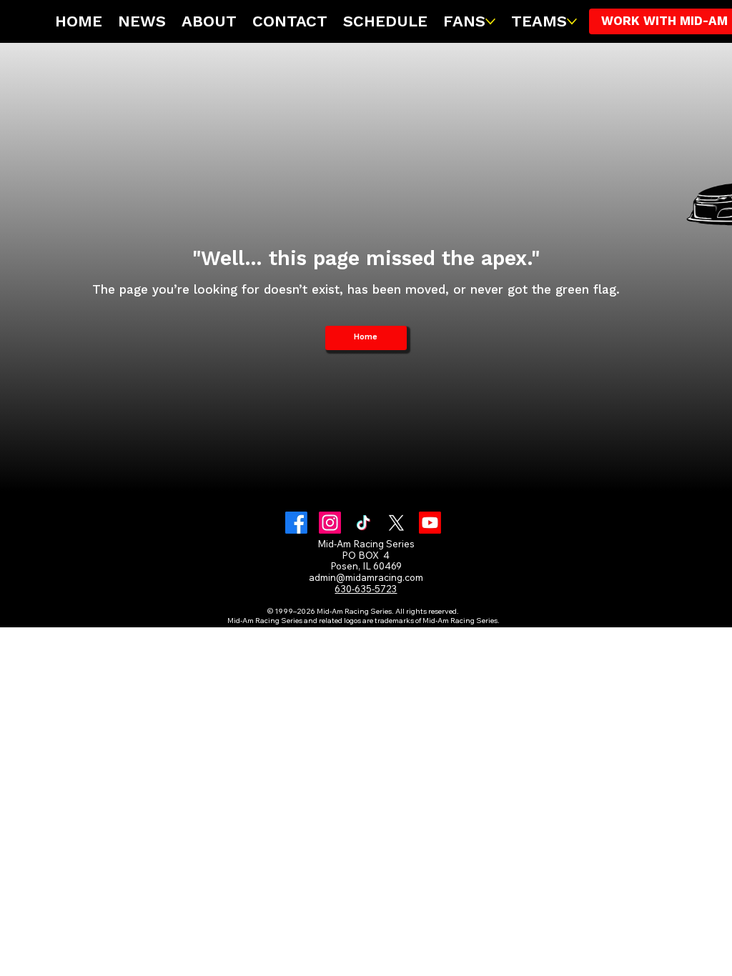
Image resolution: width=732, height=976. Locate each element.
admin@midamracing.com (366, 577)
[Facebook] (296, 523)
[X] (396, 523)
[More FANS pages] (490, 21)
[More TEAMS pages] (572, 21)
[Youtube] (430, 523)
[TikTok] (363, 523)
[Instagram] (330, 523)
